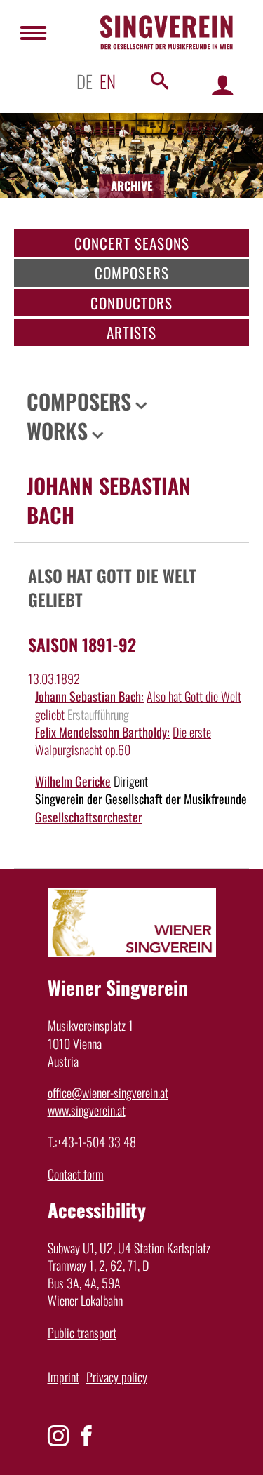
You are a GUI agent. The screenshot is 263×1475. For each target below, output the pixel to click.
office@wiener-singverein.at (108, 1092)
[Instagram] (58, 1435)
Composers (132, 272)
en (108, 81)
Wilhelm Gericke (73, 781)
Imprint (63, 1377)
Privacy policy (116, 1377)
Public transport (82, 1332)
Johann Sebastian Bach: (89, 696)
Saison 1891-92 (82, 644)
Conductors (131, 303)
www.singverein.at (87, 1110)
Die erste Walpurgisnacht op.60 (123, 741)
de (84, 81)
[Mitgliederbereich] (222, 84)
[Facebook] (86, 1435)
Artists (131, 332)
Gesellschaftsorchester (88, 817)
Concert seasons (131, 243)
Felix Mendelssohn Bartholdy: (102, 732)
